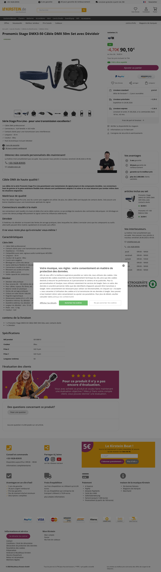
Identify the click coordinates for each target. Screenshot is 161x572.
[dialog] (80, 286)
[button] (48, 303)
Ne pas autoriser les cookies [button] (105, 303)
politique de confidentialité (63, 297)
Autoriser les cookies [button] (73, 303)
